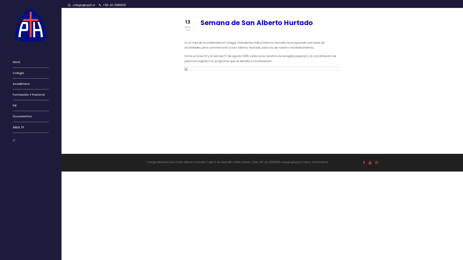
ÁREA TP (18, 127)
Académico (21, 84)
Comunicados (239, 32)
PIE (15, 105)
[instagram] (27, 149)
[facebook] (13, 149)
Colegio (18, 73)
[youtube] (20, 149)
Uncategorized (263, 32)
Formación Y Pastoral (29, 95)
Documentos (22, 116)
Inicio (16, 62)
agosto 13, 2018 (212, 32)
